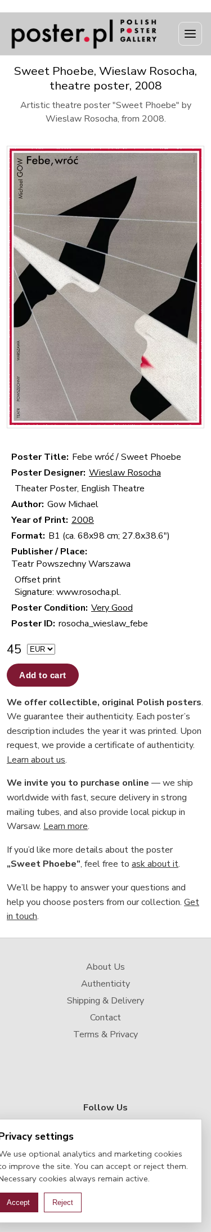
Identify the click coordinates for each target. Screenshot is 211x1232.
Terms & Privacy (105, 1034)
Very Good (112, 608)
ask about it (155, 864)
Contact (105, 1017)
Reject (62, 1202)
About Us (105, 967)
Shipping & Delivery (105, 1000)
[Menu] (190, 34)
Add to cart (42, 675)
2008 (82, 520)
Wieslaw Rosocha (125, 473)
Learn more (65, 826)
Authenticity (105, 984)
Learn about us (36, 760)
